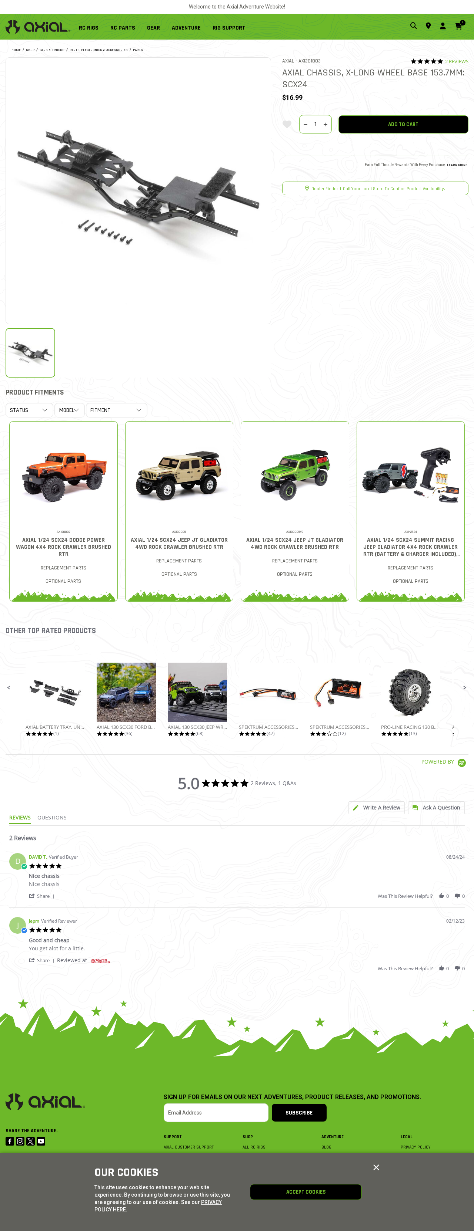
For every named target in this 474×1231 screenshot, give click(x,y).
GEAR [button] (153, 28)
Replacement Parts (63, 568)
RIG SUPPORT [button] (229, 28)
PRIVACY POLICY (416, 1147)
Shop (248, 1137)
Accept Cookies (306, 1192)
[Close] (376, 1168)
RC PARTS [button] (122, 28)
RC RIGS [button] (89, 28)
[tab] (376, 807)
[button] (9, 687)
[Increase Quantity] (326, 124)
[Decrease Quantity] (305, 124)
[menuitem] (91, 27)
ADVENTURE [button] (186, 28)
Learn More (457, 165)
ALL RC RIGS (254, 1147)
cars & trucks (52, 50)
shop (30, 50)
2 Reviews (456, 61)
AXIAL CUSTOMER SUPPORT (189, 1147)
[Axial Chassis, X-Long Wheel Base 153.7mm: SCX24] (138, 190)
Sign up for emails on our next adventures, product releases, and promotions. (292, 1097)
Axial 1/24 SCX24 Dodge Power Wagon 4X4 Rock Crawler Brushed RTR (63, 547)
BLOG (326, 1147)
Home (16, 50)
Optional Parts (63, 581)
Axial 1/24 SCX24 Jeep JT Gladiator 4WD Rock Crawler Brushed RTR (179, 543)
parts (138, 50)
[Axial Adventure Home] (38, 27)
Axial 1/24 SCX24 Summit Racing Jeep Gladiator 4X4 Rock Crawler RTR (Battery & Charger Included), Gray (410, 550)
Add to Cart (403, 124)
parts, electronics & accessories (99, 50)
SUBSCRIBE (299, 1112)
